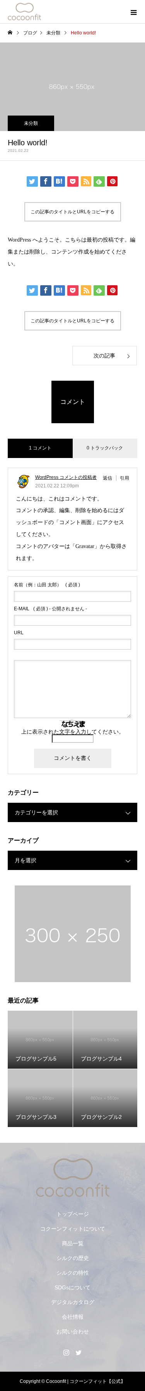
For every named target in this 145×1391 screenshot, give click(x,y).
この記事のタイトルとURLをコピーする (72, 212)
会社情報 (73, 1317)
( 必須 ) (47, 584)
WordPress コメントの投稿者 (66, 477)
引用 (124, 478)
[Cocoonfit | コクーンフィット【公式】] (72, 1177)
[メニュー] (133, 11)
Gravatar (84, 546)
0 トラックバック (105, 448)
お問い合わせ (72, 1331)
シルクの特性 (72, 1273)
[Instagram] (66, 1352)
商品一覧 (73, 1243)
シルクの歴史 (72, 1258)
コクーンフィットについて (72, 1229)
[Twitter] (79, 1352)
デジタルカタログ (72, 1302)
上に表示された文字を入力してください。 (72, 732)
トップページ (72, 1214)
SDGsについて (72, 1287)
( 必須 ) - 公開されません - (50, 608)
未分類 (31, 123)
